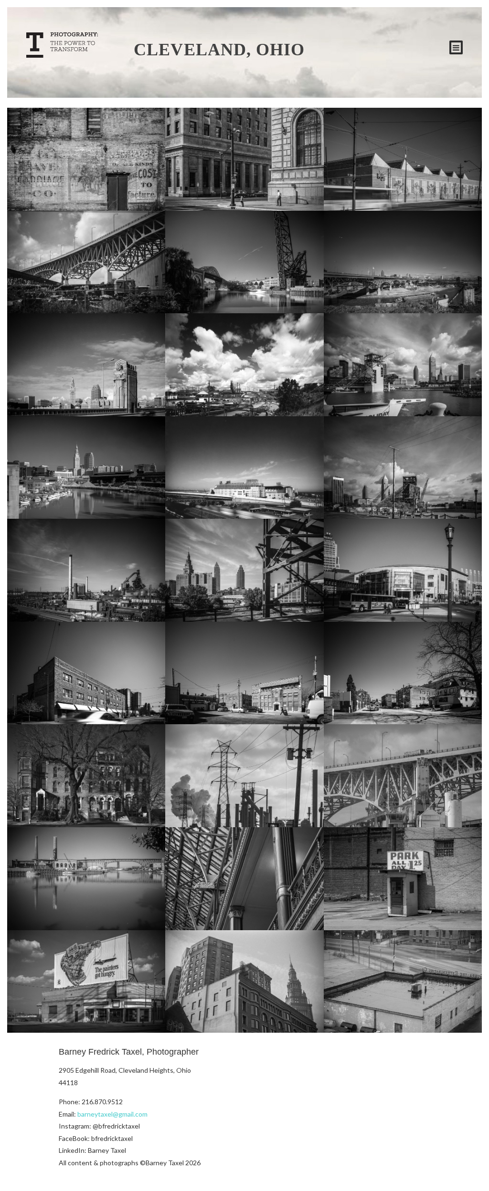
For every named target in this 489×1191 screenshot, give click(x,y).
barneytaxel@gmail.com (112, 1114)
